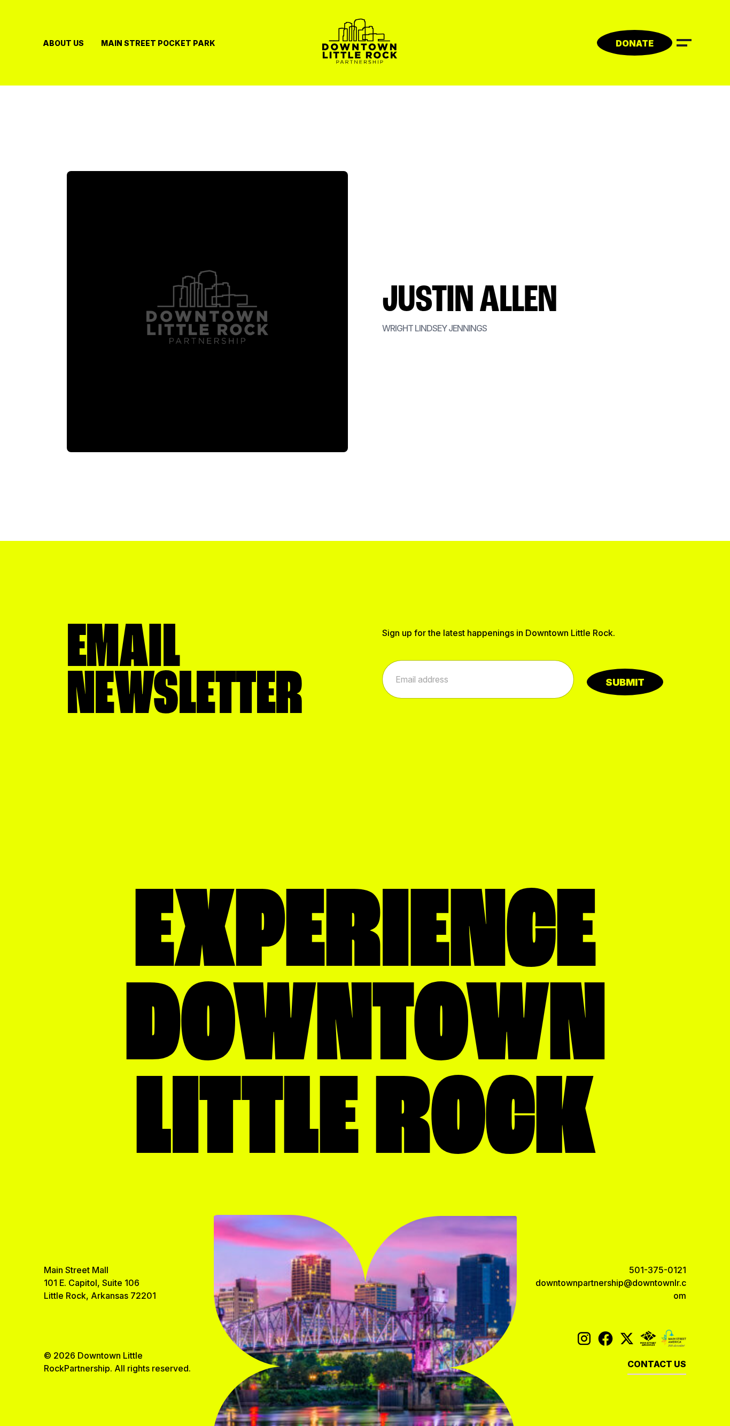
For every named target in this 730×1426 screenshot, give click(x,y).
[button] (684, 41)
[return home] (365, 42)
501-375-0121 (657, 1270)
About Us (63, 43)
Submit (624, 682)
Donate (635, 43)
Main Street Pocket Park (158, 43)
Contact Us (656, 1364)
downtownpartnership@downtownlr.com (610, 1289)
